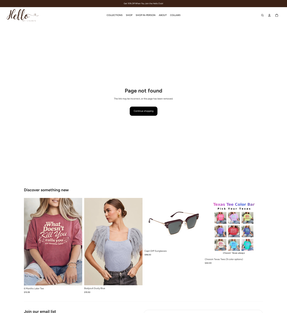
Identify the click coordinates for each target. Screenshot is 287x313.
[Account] (269, 15)
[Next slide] (138, 241)
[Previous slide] (89, 241)
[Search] (262, 15)
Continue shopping (143, 111)
